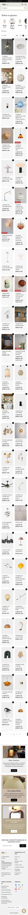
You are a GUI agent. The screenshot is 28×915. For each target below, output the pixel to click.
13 (10, 734)
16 (19, 734)
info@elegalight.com (7, 862)
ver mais (14, 770)
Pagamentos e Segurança (5, 887)
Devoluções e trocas (6, 894)
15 (16, 734)
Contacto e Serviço (19, 867)
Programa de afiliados (18, 873)
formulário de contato (5, 867)
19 (25, 734)
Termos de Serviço (6, 892)
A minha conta (18, 865)
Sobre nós (17, 857)
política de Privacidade (4, 897)
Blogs (16, 859)
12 (7, 734)
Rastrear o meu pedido (18, 862)
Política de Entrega (6, 890)
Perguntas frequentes (17, 870)
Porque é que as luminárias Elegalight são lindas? (6, 902)
